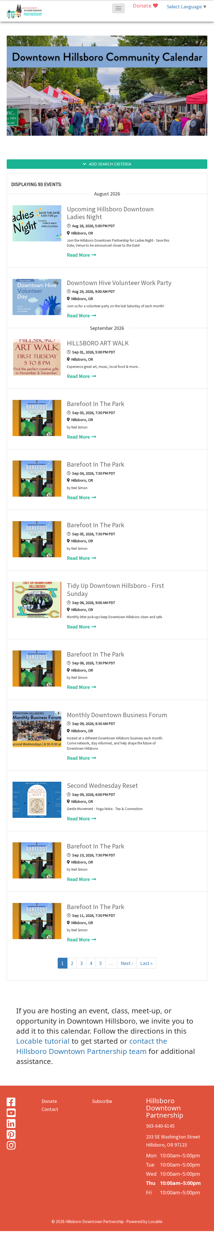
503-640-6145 (160, 1126)
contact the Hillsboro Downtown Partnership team (91, 1046)
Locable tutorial (43, 1041)
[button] (118, 8)
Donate (143, 5)
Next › (127, 963)
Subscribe (102, 1101)
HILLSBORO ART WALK (98, 343)
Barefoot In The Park (95, 404)
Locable (155, 1221)
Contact (50, 1109)
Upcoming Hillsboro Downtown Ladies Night (110, 213)
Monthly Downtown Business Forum (117, 715)
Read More (79, 255)
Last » (146, 963)
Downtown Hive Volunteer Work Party (119, 283)
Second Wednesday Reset (102, 786)
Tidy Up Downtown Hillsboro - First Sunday (115, 590)
